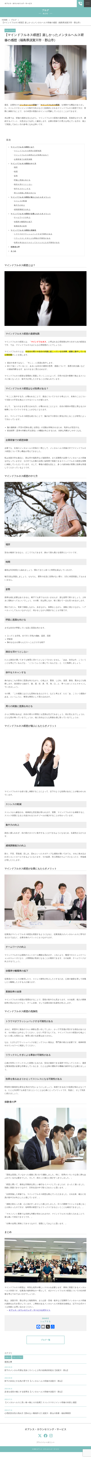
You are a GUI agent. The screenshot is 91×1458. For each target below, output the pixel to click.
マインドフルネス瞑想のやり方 (23, 163)
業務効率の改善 (20, 226)
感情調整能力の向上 (22, 209)
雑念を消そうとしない (23, 184)
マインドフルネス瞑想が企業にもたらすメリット (31, 214)
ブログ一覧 (45, 1340)
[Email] (43, 1327)
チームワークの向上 (22, 217)
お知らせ (8, 1357)
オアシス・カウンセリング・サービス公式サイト (29, 1310)
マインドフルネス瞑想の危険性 (23, 230)
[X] (48, 1327)
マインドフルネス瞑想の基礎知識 (27, 151)
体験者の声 (15, 247)
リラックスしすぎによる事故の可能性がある (32, 238)
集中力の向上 (19, 205)
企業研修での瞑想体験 (23, 159)
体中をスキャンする (22, 189)
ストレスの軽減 (20, 201)
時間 (16, 171)
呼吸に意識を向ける (22, 180)
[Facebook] (38, 1327)
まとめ (13, 251)
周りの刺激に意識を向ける (25, 193)
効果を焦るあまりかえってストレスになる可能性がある (37, 242)
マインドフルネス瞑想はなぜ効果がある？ (31, 155)
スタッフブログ (10, 30)
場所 (16, 167)
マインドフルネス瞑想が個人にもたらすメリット (31, 197)
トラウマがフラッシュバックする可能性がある (33, 234)
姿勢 (16, 176)
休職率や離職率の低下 (23, 222)
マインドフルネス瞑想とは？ (22, 147)
